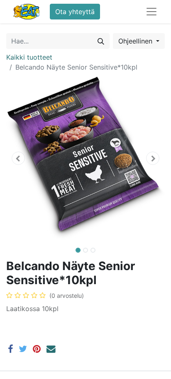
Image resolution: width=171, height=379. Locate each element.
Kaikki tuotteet (29, 57)
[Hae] (101, 41)
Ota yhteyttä (75, 11)
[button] (18, 158)
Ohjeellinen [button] (136, 41)
